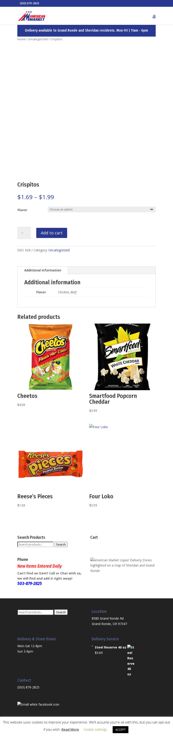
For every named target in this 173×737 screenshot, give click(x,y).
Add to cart (52, 233)
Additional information (42, 270)
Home (21, 39)
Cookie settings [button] (95, 729)
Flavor (22, 210)
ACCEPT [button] (120, 730)
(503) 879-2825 (28, 687)
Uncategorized (38, 39)
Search (61, 544)
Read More (70, 729)
